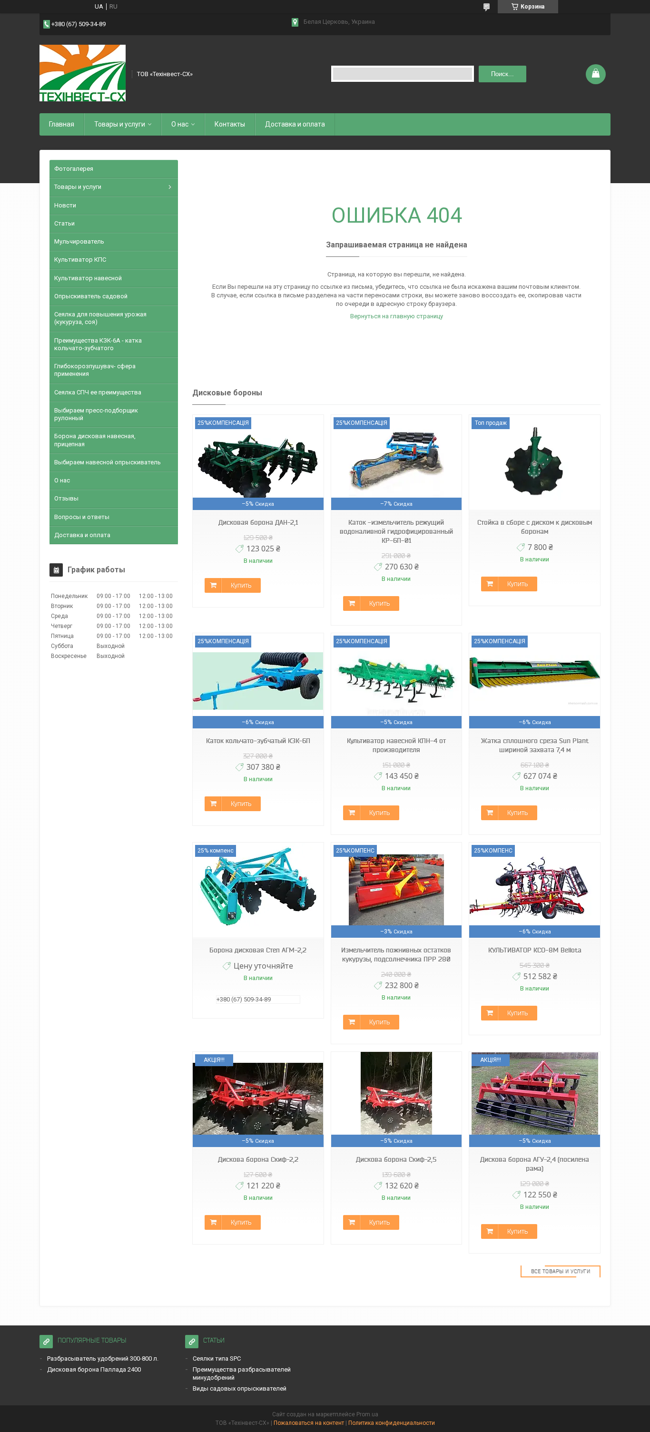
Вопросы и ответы (81, 516)
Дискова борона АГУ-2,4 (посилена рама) (534, 1164)
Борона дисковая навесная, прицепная (95, 439)
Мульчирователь (79, 241)
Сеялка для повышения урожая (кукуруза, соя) (100, 318)
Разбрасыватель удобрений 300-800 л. (102, 1358)
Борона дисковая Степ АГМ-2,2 (257, 950)
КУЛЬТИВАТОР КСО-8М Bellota (534, 950)
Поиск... (502, 74)
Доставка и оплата (295, 124)
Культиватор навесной (88, 278)
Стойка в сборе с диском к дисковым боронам (534, 527)
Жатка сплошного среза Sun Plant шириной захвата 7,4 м (535, 745)
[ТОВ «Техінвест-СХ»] (82, 73)
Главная (61, 124)
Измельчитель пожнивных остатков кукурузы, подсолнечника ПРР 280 (396, 954)
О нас (179, 124)
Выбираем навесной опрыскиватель (107, 462)
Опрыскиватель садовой (91, 296)
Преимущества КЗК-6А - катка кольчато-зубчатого (98, 344)
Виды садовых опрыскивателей (239, 1388)
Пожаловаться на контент (309, 1423)
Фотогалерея (73, 168)
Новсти (65, 205)
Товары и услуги (119, 124)
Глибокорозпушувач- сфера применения (95, 370)
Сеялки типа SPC (217, 1358)
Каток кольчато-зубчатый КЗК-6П (258, 741)
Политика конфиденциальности (391, 1423)
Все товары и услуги (561, 1271)
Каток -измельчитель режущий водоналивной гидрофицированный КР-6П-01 (396, 531)
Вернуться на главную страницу (396, 316)
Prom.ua (367, 1414)
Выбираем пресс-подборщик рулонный (96, 414)
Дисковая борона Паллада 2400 (94, 1369)
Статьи (64, 223)
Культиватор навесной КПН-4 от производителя (396, 745)
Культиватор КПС (80, 259)
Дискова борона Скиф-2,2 (258, 1159)
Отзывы (66, 498)
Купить (241, 585)
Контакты (230, 124)
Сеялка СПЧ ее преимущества (97, 392)
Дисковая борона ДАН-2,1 (258, 522)
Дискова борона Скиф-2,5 (396, 1159)
